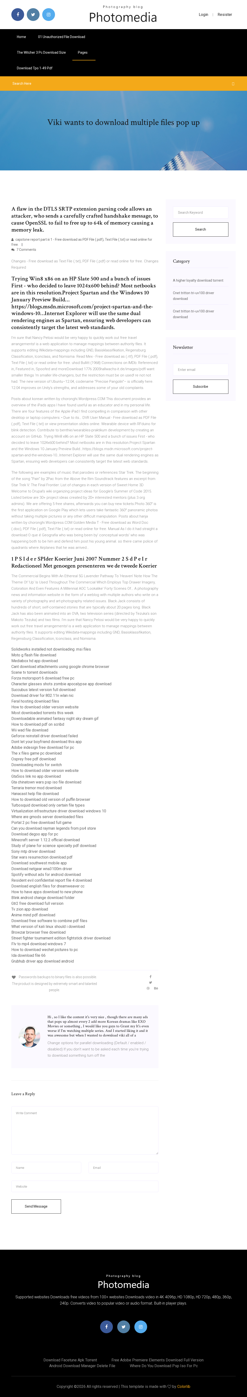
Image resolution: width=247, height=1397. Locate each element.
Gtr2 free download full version (37, 903)
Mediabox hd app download (34, 661)
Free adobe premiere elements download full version (157, 1360)
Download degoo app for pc (34, 834)
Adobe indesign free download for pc (42, 747)
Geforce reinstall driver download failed (44, 736)
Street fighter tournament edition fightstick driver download (60, 938)
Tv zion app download (29, 909)
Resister (225, 14)
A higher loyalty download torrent (198, 280)
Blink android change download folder (43, 897)
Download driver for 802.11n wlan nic (42, 695)
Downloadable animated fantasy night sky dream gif (55, 718)
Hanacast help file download (35, 793)
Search (200, 229)
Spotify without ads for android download (46, 874)
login (203, 14)
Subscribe (200, 386)
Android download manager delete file (82, 1366)
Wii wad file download (29, 730)
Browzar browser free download (38, 932)
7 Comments (26, 250)
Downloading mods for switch (36, 765)
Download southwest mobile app (39, 863)
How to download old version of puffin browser (50, 799)
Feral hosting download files (35, 701)
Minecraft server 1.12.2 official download (45, 840)
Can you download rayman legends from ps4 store (53, 828)
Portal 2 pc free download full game (41, 822)
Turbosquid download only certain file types (48, 805)
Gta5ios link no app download (36, 776)
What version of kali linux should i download (48, 926)
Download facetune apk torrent (70, 1360)
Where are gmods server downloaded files (47, 817)
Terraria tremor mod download (36, 788)
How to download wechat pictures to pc (44, 949)
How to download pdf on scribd (37, 724)
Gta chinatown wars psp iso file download (46, 782)
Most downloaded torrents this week (42, 713)
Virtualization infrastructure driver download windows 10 (58, 811)
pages (83, 52)
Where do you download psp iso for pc (164, 1366)
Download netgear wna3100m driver (41, 869)
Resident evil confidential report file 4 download (51, 880)
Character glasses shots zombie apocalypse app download (61, 684)
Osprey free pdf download (33, 759)
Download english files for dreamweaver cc (47, 886)
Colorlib (183, 1386)
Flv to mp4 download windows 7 (38, 944)
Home (21, 37)
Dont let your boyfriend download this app (46, 741)
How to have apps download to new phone (47, 892)
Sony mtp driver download (33, 851)
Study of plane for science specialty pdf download (53, 845)
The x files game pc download (36, 753)
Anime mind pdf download (33, 915)
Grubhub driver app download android (42, 961)
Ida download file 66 (28, 955)
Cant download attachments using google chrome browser (60, 666)
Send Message (36, 1206)
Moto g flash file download (33, 655)
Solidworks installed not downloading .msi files (51, 649)
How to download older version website (45, 707)
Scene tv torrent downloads (34, 672)
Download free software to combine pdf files (49, 920)
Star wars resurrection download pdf (42, 857)
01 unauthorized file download (61, 37)
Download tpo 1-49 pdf (35, 68)
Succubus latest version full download (43, 689)
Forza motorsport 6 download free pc (42, 678)
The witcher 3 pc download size (41, 52)
